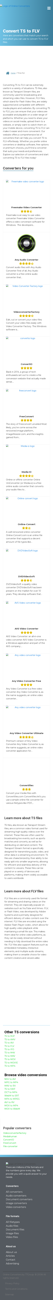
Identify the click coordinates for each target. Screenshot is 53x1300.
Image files (12, 1233)
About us (11, 1252)
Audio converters (16, 1195)
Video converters (16, 1207)
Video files (12, 1237)
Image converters (16, 1203)
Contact (10, 1259)
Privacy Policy (12, 1283)
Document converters (19, 1199)
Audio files (12, 1225)
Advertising (12, 1263)
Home (13, 73)
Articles (10, 1255)
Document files (15, 1229)
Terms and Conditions (16, 1289)
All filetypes (13, 1222)
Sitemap (9, 1294)
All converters (14, 1191)
